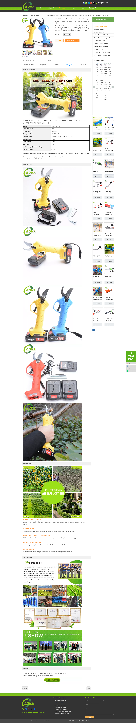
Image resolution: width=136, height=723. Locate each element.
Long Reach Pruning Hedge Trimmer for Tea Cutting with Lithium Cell (108, 192)
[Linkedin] (89, 3)
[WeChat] (86, 3)
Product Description (29, 64)
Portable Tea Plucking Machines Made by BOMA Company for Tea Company (97, 128)
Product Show (42, 64)
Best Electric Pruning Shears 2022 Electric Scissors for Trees (101, 80)
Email (130, 365)
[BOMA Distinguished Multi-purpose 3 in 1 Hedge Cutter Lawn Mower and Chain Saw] (97, 206)
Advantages (56, 64)
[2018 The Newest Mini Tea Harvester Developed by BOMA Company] (97, 291)
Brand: (46, 61)
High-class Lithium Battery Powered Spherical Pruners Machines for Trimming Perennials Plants (109, 128)
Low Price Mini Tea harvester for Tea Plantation (97, 149)
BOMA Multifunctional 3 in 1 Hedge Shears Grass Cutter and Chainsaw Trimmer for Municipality (109, 149)
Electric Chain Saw (99, 29)
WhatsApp (131, 371)
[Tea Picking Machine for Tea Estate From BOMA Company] (109, 248)
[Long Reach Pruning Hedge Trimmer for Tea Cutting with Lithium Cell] (109, 185)
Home (23, 721)
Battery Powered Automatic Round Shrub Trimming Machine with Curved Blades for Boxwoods (97, 234)
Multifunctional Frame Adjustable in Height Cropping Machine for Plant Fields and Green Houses (109, 170)
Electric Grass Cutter (99, 40)
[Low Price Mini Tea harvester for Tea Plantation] (97, 142)
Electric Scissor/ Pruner (100, 26)
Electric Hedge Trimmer (100, 32)
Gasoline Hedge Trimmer (101, 46)
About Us (27, 721)
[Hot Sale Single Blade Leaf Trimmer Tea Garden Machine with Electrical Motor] (97, 248)
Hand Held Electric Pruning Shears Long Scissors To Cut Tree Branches (97, 82)
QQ (129, 363)
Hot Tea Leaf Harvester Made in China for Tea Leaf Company (97, 277)
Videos (38, 721)
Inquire (59, 40)
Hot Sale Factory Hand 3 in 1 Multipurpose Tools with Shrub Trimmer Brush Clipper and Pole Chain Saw (97, 319)
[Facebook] (84, 3)
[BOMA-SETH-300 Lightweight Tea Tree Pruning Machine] (109, 206)
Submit (89, 717)
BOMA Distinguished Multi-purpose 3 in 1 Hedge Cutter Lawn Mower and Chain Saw (97, 213)
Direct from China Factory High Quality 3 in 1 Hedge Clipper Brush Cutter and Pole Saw (97, 192)
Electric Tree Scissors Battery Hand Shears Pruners (109, 79)
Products (33, 721)
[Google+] (91, 3)
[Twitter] (94, 3)
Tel (129, 368)
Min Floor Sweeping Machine (102, 55)
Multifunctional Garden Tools (102, 52)
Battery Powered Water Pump (102, 35)
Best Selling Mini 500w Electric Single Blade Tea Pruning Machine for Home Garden (109, 319)
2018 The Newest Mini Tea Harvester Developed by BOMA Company (97, 298)
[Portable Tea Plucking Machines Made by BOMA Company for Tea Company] (97, 121)
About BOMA (70, 64)
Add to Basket (73, 40)
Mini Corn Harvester (99, 49)
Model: (24, 61)
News (42, 721)
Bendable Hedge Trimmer (101, 43)
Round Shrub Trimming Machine (103, 38)
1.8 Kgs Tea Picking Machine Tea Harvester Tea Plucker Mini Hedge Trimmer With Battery (109, 298)
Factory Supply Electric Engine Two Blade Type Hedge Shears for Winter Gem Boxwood (109, 277)
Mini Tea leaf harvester (100, 23)
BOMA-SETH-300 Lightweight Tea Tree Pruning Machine (109, 213)
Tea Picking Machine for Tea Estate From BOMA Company (109, 255)
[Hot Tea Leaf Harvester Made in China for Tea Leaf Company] (97, 270)
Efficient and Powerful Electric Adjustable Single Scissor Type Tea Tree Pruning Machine (109, 234)
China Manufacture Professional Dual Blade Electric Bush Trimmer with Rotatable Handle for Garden (97, 170)
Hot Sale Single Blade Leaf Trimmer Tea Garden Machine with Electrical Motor (97, 255)
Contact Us (83, 64)
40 (105, 330)
